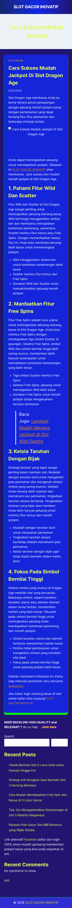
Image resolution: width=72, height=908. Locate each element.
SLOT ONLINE (15, 60)
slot (6, 880)
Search (9, 736)
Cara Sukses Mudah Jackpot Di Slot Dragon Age (35, 75)
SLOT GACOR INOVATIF (29, 169)
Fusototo (30, 839)
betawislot (15, 686)
